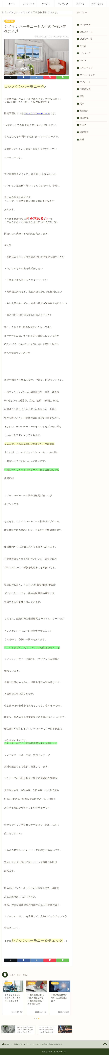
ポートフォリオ (87, 75)
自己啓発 (84, 118)
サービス (46, 4)
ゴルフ (83, 60)
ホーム (11, 4)
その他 (83, 46)
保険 (82, 96)
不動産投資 (9, 21)
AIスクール (85, 25)
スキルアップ (86, 68)
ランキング (63, 4)
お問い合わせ (97, 4)
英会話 (83, 125)
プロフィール (29, 4)
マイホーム (85, 82)
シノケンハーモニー (15, 361)
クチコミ (80, 4)
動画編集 (84, 111)
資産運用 (84, 132)
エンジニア (85, 53)
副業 (82, 104)
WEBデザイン (86, 39)
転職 (82, 139)
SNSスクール (86, 32)
